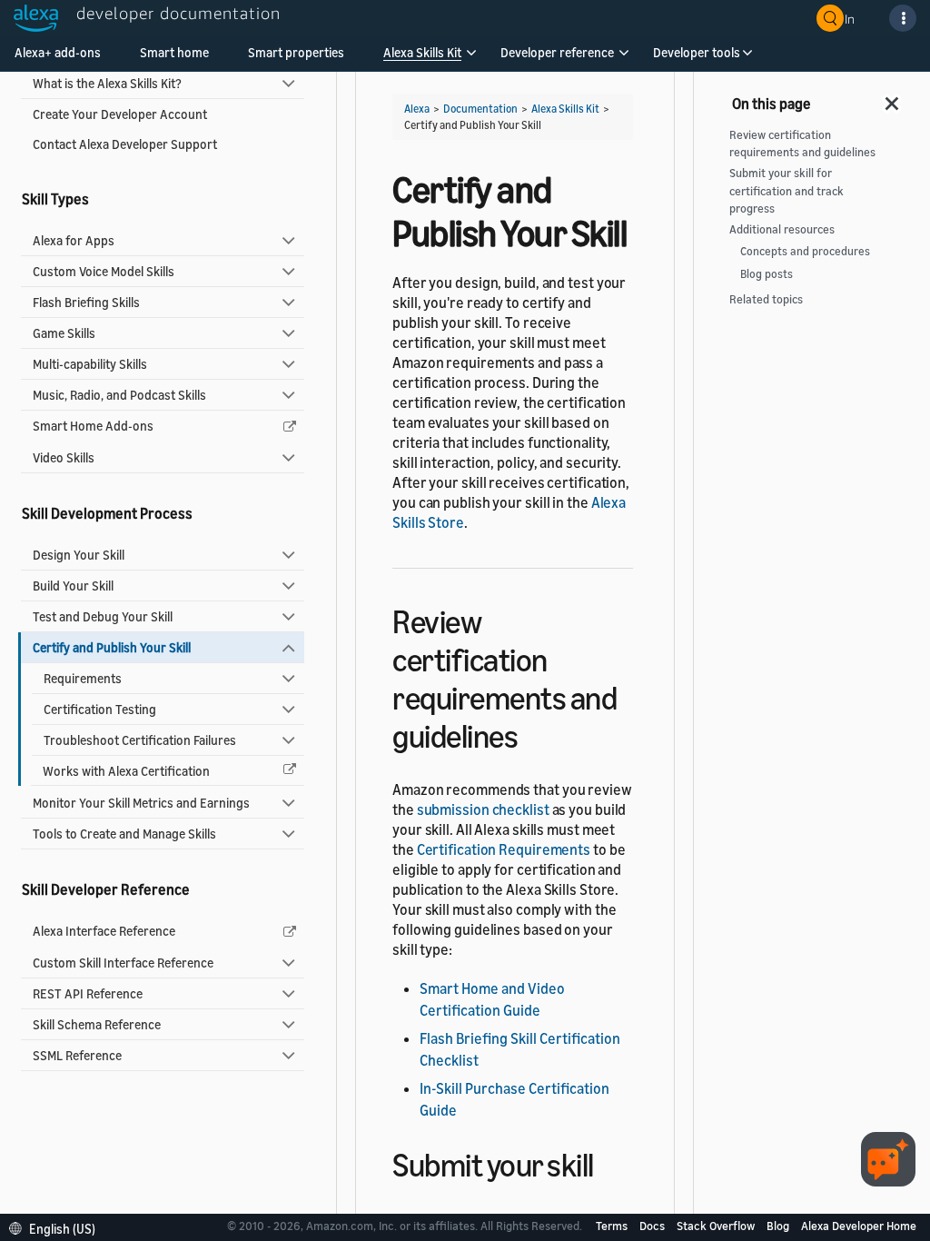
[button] (422, 58)
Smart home (174, 52)
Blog (779, 1225)
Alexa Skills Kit (422, 52)
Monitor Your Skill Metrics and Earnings (141, 802)
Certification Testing (100, 709)
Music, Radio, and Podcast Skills (119, 394)
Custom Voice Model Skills (103, 271)
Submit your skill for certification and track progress (786, 190)
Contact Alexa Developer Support (125, 144)
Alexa (417, 108)
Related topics (766, 299)
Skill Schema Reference (97, 1024)
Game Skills (64, 333)
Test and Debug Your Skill (103, 616)
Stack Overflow (717, 1225)
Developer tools (696, 52)
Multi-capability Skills (90, 364)
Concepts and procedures (805, 251)
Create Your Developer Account (120, 114)
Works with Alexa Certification (126, 771)
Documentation (480, 108)
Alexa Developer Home (858, 1225)
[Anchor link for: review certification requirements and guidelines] (533, 734)
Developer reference (557, 52)
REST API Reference (88, 993)
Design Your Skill (78, 554)
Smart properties (296, 52)
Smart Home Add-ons (93, 425)
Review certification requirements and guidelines (802, 143)
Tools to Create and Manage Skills (124, 833)
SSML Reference (77, 1055)
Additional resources (782, 229)
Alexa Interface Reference (104, 930)
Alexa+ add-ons (58, 52)
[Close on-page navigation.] (893, 98)
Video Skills (63, 457)
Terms (613, 1225)
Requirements (83, 678)
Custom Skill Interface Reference (123, 962)
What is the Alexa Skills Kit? (107, 83)
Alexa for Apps (73, 240)
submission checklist (483, 809)
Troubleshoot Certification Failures (140, 740)
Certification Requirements (503, 849)
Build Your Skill (73, 585)
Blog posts (766, 274)
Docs (653, 1225)
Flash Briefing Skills (86, 302)
